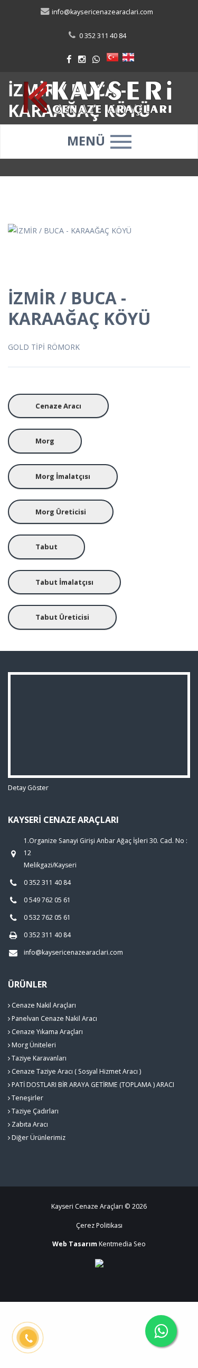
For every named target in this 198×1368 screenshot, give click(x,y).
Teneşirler (26, 1097)
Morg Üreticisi (60, 512)
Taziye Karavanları (38, 1058)
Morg (44, 441)
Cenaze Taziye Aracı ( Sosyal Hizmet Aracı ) (75, 1071)
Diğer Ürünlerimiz (37, 1137)
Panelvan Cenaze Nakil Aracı (53, 1018)
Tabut (46, 546)
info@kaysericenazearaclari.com (101, 11)
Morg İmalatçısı (62, 476)
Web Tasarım (74, 1243)
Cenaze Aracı (58, 406)
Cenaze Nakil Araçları (43, 1005)
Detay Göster (28, 787)
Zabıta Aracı (29, 1124)
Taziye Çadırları (34, 1111)
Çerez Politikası (99, 1225)
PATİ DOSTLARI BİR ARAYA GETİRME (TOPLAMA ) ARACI (92, 1084)
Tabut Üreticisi (62, 617)
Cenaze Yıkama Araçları (46, 1031)
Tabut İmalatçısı (64, 582)
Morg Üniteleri (33, 1044)
